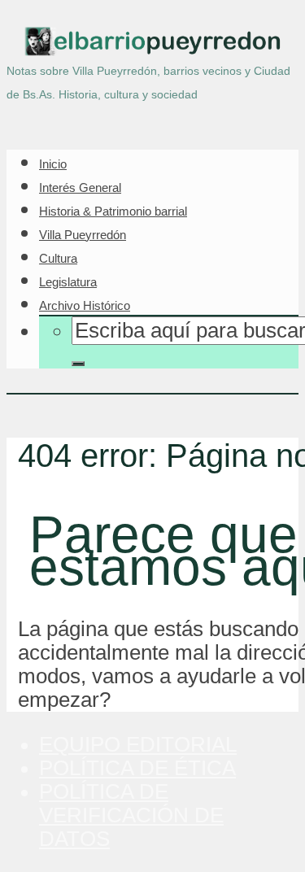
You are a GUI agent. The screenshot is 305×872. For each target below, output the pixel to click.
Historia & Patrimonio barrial (113, 211)
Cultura (58, 258)
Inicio (53, 164)
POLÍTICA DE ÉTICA (137, 767)
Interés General (80, 187)
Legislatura (68, 282)
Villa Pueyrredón (82, 235)
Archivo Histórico (84, 305)
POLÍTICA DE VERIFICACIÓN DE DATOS (131, 815)
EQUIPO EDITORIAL (138, 744)
